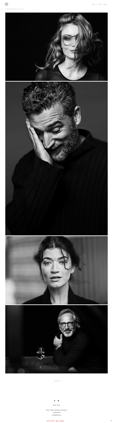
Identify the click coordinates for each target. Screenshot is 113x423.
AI (96, 4)
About (100, 4)
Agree (57, 421)
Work (93, 4)
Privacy (58, 405)
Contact (105, 4)
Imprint (54, 405)
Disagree (62, 421)
